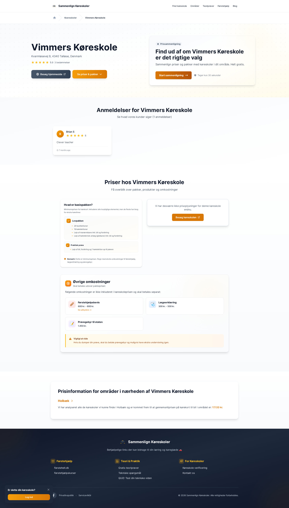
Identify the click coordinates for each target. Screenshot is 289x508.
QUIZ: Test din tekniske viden (135, 478)
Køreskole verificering (195, 467)
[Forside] (54, 17)
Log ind (29, 497)
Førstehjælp (223, 6)
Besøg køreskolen (186, 217)
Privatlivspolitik (66, 495)
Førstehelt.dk (61, 467)
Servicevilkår (85, 495)
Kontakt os (189, 472)
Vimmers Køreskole (95, 17)
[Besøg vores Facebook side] (54, 495)
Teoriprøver (208, 6)
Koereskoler (70, 17)
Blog (235, 6)
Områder (194, 6)
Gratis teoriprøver (128, 467)
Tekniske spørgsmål (129, 472)
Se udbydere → (84, 310)
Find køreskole (179, 6)
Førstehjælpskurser (65, 472)
